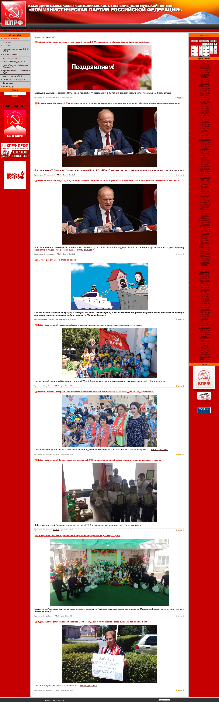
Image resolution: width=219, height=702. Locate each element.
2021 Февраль (205, 285)
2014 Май (204, 104)
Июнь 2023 (204, 38)
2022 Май (204, 319)
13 (197, 49)
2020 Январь (205, 256)
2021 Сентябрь (205, 301)
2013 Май (204, 77)
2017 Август (204, 191)
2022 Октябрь (205, 330)
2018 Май (204, 211)
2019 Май (204, 238)
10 (211, 47)
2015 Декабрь (205, 146)
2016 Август (204, 164)
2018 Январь (205, 202)
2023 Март (205, 341)
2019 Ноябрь (205, 251)
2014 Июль (205, 108)
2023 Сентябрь (205, 354)
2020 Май (204, 265)
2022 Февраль (205, 312)
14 (200, 49)
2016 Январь (205, 149)
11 (215, 47)
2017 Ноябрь (205, 198)
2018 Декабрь (205, 227)
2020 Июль (205, 269)
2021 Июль (205, 296)
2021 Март (205, 287)
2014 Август (204, 110)
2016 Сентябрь (205, 166)
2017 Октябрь (205, 196)
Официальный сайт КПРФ (204, 389)
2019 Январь (205, 229)
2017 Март (205, 180)
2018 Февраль (205, 204)
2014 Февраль (205, 97)
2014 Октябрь (205, 115)
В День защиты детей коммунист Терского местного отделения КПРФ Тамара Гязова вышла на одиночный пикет (92, 622)
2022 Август (204, 325)
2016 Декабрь (205, 173)
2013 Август (204, 84)
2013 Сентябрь (205, 86)
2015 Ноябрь (205, 144)
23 (208, 52)
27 (197, 55)
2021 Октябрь (205, 303)
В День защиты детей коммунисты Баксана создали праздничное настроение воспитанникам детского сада (89, 325)
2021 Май (204, 292)
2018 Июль (205, 216)
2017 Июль (205, 189)
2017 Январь (205, 175)
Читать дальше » (164, 93)
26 (193, 55)
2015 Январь (205, 122)
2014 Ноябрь (205, 117)
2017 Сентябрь (205, 193)
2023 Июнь (205, 348)
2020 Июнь (205, 267)
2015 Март (205, 126)
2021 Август (204, 298)
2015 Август (204, 137)
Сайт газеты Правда (204, 401)
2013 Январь (205, 68)
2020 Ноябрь (205, 278)
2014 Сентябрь (205, 113)
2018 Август (204, 218)
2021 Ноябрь (205, 305)
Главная (46, 30)
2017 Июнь (205, 187)
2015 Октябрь (205, 142)
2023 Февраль (205, 339)
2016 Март (205, 153)
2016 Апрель (205, 155)
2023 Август (204, 352)
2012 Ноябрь (205, 63)
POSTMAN (56, 97)
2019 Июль (205, 242)
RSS (41, 30)
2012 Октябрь (205, 61)
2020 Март (205, 260)
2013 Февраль (205, 70)
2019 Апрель (205, 236)
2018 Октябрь (205, 222)
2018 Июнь (205, 213)
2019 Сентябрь (205, 247)
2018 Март (205, 207)
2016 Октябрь (205, 169)
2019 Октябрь (205, 249)
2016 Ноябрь (205, 171)
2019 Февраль (205, 231)
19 (193, 52)
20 (197, 52)
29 (204, 55)
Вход (63, 30)
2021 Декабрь (205, 307)
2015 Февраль (205, 124)
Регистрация (55, 30)
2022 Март (205, 314)
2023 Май (204, 345)
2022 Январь (205, 310)
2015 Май (204, 131)
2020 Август (204, 272)
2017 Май (204, 184)
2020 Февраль (205, 258)
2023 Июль (205, 350)
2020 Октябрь (205, 276)
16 (208, 49)
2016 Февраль (205, 151)
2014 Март (205, 99)
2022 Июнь (205, 321)
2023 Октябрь (205, 357)
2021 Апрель (205, 289)
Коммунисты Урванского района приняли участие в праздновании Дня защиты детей (78, 535)
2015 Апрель (205, 128)
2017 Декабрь (205, 200)
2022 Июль (205, 323)
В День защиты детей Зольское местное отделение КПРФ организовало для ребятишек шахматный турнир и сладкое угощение (99, 460)
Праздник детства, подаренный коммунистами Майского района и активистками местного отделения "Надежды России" (95, 392)
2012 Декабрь (205, 66)
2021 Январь (205, 283)
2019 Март (205, 234)
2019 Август (204, 245)
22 (204, 52)
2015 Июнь (205, 133)
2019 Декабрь (205, 254)
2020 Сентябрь (205, 274)
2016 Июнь (205, 160)
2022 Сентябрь (205, 328)
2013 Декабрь (205, 93)
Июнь (49, 37)
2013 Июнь (205, 79)
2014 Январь (205, 95)
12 (193, 49)
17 (211, 49)
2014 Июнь (205, 106)
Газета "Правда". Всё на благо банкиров (56, 260)
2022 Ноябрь (205, 332)
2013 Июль (205, 81)
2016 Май (204, 157)
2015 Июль (205, 135)
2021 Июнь (205, 294)
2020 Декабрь (205, 281)
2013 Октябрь (205, 88)
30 (208, 55)
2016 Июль (205, 162)
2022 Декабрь (205, 334)
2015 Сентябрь (205, 140)
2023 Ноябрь (205, 359)
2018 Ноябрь (205, 225)
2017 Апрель (205, 182)
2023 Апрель (205, 343)
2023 (43, 37)
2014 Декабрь (205, 119)
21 (200, 52)
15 (204, 49)
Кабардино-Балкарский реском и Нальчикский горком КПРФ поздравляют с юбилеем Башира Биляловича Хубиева (93, 42)
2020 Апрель (205, 263)
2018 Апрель (205, 209)
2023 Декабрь (205, 361)
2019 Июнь (205, 240)
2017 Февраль (205, 178)
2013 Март (205, 72)
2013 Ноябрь (205, 90)
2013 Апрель (205, 75)
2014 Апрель (205, 102)
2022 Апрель (205, 316)
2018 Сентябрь (205, 220)
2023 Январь (205, 336)
